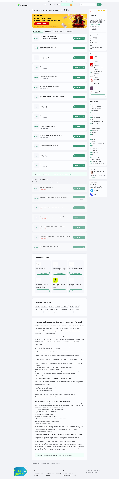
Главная (34, 463)
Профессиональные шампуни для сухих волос (51, 115)
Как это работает (38, 473)
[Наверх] (115, 476)
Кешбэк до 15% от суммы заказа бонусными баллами (53, 197)
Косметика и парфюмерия (43, 463)
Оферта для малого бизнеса (70, 475)
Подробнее (73, 1)
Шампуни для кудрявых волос (47, 164)
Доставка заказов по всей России (48, 47)
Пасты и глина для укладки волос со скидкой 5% (52, 216)
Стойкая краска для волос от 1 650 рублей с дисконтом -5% (55, 236)
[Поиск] (94, 4)
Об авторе (92, 177)
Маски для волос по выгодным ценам (49, 66)
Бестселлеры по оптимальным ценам (49, 86)
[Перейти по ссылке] (59, 21)
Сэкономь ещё (65, 4)
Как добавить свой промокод (53, 473)
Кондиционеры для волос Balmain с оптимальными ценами (55, 57)
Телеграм (96, 190)
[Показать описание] (84, 200)
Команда (48, 475)
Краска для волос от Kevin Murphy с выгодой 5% (52, 226)
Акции (51, 4)
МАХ (95, 194)
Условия (36, 475)
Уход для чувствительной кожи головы (50, 155)
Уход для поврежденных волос (48, 106)
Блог (58, 4)
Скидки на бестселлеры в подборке (49, 145)
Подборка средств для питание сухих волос (51, 135)
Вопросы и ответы (38, 470)
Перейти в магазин (95, 24)
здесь (70, 174)
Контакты (48, 470)
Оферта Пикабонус (68, 473)
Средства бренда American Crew (48, 76)
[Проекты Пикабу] (29, 5)
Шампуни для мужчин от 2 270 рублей (49, 246)
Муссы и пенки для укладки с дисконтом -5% (51, 207)
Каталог (44, 4)
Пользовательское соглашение (71, 470)
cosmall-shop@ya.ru (94, 29)
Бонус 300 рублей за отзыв (46, 187)
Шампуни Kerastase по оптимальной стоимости (52, 96)
